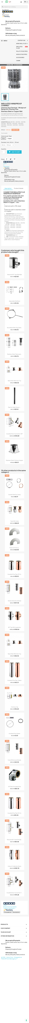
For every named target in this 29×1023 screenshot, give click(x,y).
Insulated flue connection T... (14, 892)
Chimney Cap (14, 707)
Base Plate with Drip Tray (14, 380)
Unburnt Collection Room (14, 866)
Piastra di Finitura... (15, 547)
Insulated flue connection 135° (14, 434)
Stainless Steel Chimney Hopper (14, 460)
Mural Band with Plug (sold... (14, 327)
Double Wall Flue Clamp (14, 494)
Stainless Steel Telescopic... (14, 354)
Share (6, 159)
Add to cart (14, 152)
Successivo (16, 912)
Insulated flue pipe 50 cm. (14, 813)
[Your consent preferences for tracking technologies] (26, 1020)
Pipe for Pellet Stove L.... (14, 407)
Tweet (10, 159)
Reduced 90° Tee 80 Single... (14, 839)
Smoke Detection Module (14, 601)
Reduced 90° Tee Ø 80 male (14, 274)
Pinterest (14, 159)
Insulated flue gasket (14, 733)
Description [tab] (8, 188)
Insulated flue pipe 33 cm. (14, 574)
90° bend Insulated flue (14, 786)
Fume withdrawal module (14, 760)
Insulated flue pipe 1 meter (15, 680)
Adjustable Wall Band (14, 301)
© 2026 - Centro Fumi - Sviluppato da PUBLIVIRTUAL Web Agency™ (11, 958)
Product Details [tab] (18, 188)
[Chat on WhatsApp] (6, 1)
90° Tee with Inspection (14, 627)
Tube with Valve (14, 521)
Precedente (7, 912)
